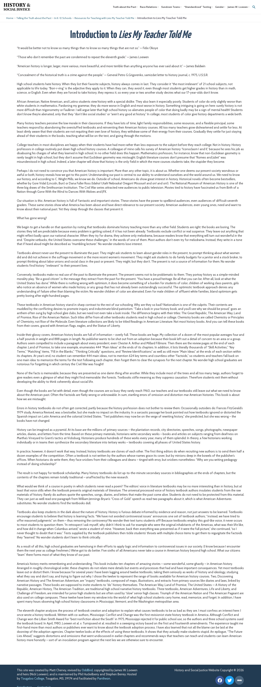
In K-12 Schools (63, 18)
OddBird (87, 670)
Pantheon (103, 678)
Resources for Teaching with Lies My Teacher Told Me (104, 18)
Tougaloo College (32, 678)
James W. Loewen (238, 7)
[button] (254, 7)
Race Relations (148, 7)
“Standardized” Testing (197, 7)
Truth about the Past (124, 7)
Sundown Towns (170, 7)
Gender (219, 7)
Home (9, 18)
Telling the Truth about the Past (33, 18)
